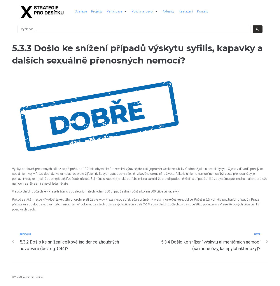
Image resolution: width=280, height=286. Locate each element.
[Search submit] (257, 29)
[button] (117, 11)
